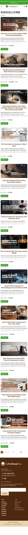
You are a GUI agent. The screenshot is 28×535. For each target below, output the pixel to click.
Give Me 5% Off (14, 267)
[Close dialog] (25, 253)
